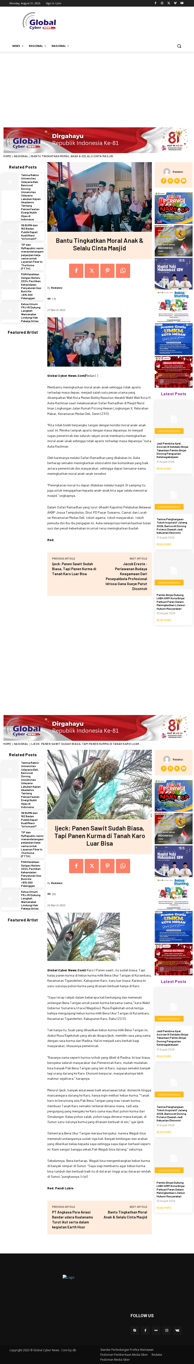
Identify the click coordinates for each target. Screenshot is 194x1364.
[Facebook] (155, 3)
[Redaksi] (168, 171)
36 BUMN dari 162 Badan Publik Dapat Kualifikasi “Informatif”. (29, 231)
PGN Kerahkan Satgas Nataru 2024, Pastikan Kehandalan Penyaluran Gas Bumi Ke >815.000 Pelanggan (31, 286)
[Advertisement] (97, 87)
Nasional (21, 156)
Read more (164, 468)
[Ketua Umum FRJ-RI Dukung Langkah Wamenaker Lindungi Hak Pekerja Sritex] (10, 311)
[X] (169, 3)
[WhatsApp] (123, 271)
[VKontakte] (177, 1330)
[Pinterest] (107, 271)
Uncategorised (169, 431)
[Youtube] (182, 3)
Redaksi (56, 287)
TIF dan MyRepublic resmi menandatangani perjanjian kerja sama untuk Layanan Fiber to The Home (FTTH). (32, 256)
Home (7, 156)
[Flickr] (156, 1330)
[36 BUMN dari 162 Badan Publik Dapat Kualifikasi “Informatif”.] (10, 231)
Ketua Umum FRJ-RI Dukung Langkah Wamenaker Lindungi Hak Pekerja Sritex (30, 312)
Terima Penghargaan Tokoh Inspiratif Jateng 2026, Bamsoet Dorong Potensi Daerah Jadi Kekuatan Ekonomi (172, 525)
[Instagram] (162, 3)
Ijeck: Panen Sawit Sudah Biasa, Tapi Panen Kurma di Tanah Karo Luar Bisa (74, 569)
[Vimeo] (175, 3)
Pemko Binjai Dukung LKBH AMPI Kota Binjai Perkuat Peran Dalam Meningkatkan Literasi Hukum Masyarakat (171, 601)
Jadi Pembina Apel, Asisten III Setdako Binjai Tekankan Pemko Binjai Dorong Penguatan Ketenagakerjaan (172, 450)
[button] (179, 46)
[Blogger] (135, 1330)
